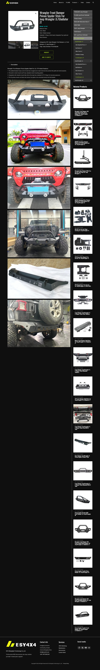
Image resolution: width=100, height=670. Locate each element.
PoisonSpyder (54, 46)
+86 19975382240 (44, 654)
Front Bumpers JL (61, 42)
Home (55, 2)
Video (82, 2)
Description (14, 64)
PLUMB (68, 2)
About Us (61, 2)
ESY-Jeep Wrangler (51, 42)
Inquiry (46, 52)
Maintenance (62, 648)
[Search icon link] (93, 3)
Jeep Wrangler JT (50, 44)
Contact (88, 2)
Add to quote (46, 57)
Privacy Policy (66, 663)
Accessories (62, 650)
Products (74, 2)
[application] (77, 2)
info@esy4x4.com (44, 652)
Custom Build (62, 652)
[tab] (40, 65)
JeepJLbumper (47, 46)
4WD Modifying (63, 646)
